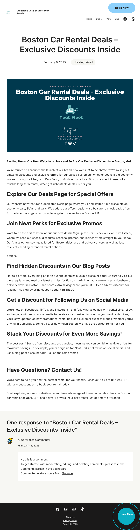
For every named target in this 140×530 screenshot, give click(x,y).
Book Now (122, 7)
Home (89, 19)
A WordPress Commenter (34, 439)
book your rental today (54, 384)
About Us (70, 517)
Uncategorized (83, 62)
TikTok (43, 309)
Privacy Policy (70, 520)
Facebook (31, 309)
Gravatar (67, 473)
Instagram (61, 309)
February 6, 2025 (28, 445)
